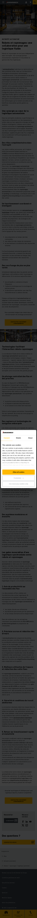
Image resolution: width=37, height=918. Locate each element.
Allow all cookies (18, 472)
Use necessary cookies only (18, 484)
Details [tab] (18, 438)
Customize (17, 478)
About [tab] (30, 438)
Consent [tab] (7, 438)
